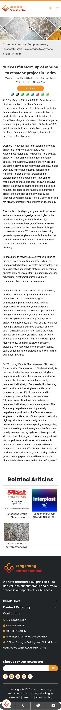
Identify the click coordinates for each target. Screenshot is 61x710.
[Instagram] (24, 676)
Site (43, 82)
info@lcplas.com (16, 636)
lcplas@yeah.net (37, 636)
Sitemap (28, 697)
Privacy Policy (44, 697)
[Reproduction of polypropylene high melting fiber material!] (16, 532)
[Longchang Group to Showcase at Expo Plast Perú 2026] (16, 500)
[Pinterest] (30, 676)
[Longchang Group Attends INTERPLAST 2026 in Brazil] (44, 500)
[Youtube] (17, 676)
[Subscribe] (53, 668)
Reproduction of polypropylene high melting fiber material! (16, 545)
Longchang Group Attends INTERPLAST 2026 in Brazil (44, 515)
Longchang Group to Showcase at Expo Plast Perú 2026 (16, 515)
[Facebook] (5, 676)
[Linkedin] (11, 676)
